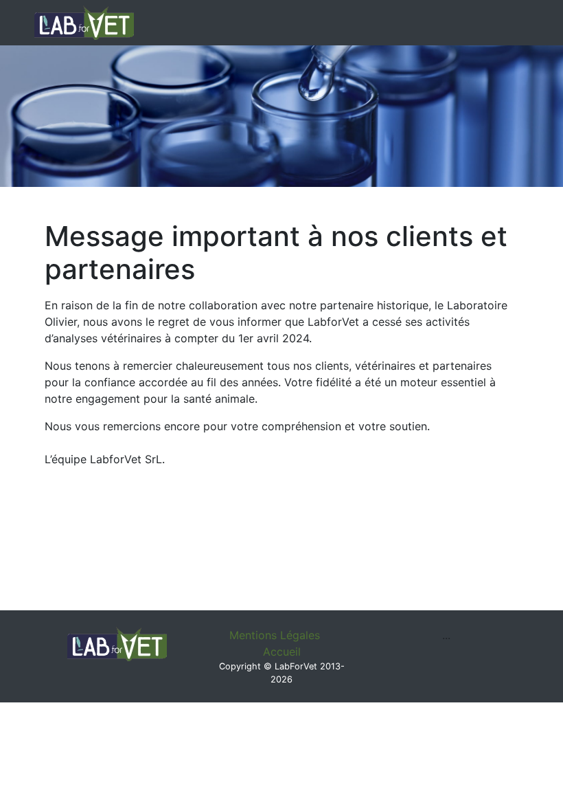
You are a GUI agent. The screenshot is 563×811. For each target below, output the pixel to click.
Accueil (282, 651)
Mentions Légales (274, 635)
